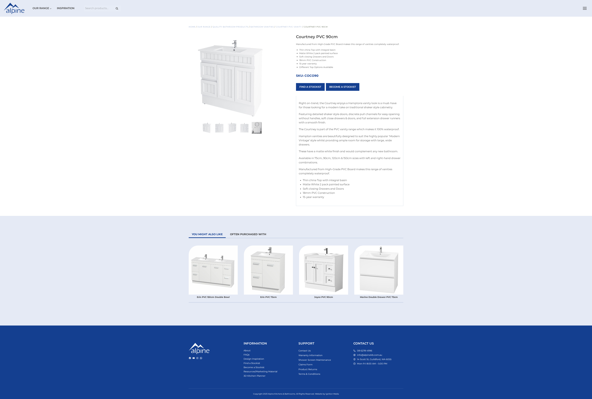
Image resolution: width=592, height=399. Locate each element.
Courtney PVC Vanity (289, 27)
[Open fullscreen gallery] (272, 118)
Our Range (204, 27)
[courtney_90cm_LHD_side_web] (232, 78)
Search (118, 8)
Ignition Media (332, 394)
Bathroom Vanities (262, 27)
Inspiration (65, 8)
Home (192, 27)
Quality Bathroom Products (230, 27)
